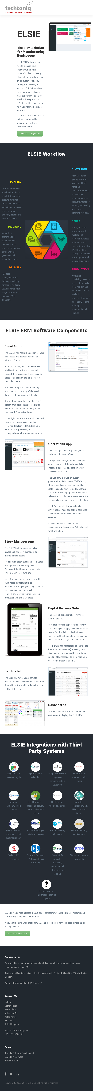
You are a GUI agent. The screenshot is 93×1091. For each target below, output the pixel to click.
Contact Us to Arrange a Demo (30, 134)
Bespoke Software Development (19, 1053)
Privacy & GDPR (11, 1060)
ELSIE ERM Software (14, 1057)
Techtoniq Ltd (33, 1083)
